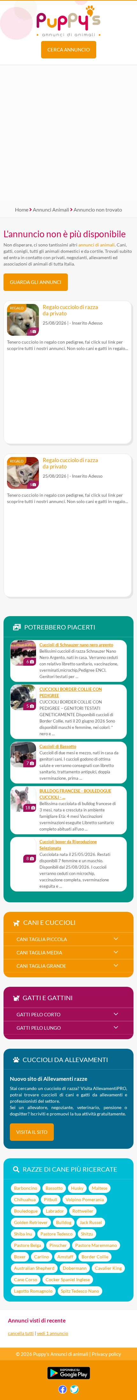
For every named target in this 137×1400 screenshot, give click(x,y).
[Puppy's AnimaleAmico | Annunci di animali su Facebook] (62, 1391)
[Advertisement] (68, 133)
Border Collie (95, 1256)
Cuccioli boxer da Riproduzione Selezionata (68, 845)
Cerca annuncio (68, 49)
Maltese (99, 1188)
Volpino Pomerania (85, 1199)
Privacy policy (106, 1354)
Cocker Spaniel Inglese (68, 1279)
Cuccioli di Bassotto (58, 746)
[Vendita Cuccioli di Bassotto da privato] (23, 754)
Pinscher (58, 1245)
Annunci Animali (51, 209)
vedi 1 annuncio (52, 1333)
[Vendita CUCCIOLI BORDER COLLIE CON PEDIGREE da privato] (23, 697)
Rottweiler (82, 1211)
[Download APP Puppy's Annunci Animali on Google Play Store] (68, 1378)
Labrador (55, 1211)
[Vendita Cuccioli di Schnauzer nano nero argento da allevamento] (23, 653)
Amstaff (65, 1256)
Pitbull (50, 1199)
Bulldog (63, 1222)
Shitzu (87, 1233)
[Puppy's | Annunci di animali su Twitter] (74, 1391)
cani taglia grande (41, 966)
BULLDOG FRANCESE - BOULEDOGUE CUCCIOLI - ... (75, 794)
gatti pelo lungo (39, 1028)
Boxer (20, 1256)
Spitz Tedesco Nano (80, 1291)
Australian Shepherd (34, 1268)
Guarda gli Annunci (35, 282)
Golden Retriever (31, 1222)
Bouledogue (26, 1211)
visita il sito (31, 1132)
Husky (77, 1188)
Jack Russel (91, 1222)
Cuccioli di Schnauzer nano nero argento (76, 645)
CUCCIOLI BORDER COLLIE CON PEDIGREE (71, 692)
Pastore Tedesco (56, 1233)
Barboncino (25, 1188)
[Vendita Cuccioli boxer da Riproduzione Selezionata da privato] (23, 850)
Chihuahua (25, 1199)
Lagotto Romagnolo (33, 1291)
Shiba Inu (23, 1233)
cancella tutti (21, 1333)
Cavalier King (108, 1268)
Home (21, 209)
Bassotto (54, 1188)
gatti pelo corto (39, 1014)
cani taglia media (39, 952)
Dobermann (75, 1268)
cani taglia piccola (42, 939)
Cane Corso (25, 1279)
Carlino (41, 1256)
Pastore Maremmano (96, 1245)
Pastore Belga (27, 1245)
